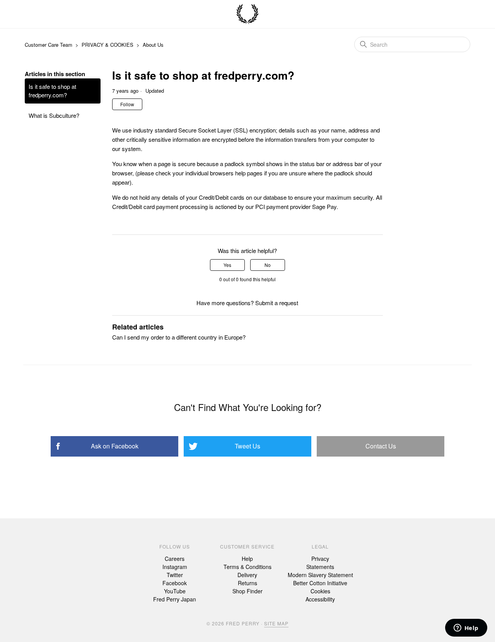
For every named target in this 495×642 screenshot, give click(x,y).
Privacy (320, 558)
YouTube (175, 591)
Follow (127, 104)
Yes (227, 265)
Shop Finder (247, 591)
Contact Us (380, 446)
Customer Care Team (48, 44)
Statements (320, 567)
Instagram (174, 567)
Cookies (320, 591)
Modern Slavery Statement (320, 575)
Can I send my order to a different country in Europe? (179, 337)
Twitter (175, 575)
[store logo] (247, 14)
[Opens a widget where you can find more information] (466, 628)
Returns (247, 583)
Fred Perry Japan (174, 599)
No (268, 265)
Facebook (174, 583)
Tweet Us (247, 446)
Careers (174, 558)
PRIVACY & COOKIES (107, 44)
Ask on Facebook (114, 446)
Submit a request (276, 303)
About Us (153, 44)
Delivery (247, 575)
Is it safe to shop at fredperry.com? (52, 90)
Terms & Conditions (247, 567)
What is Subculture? (54, 115)
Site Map (276, 623)
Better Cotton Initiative (320, 583)
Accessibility (320, 599)
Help (247, 558)
